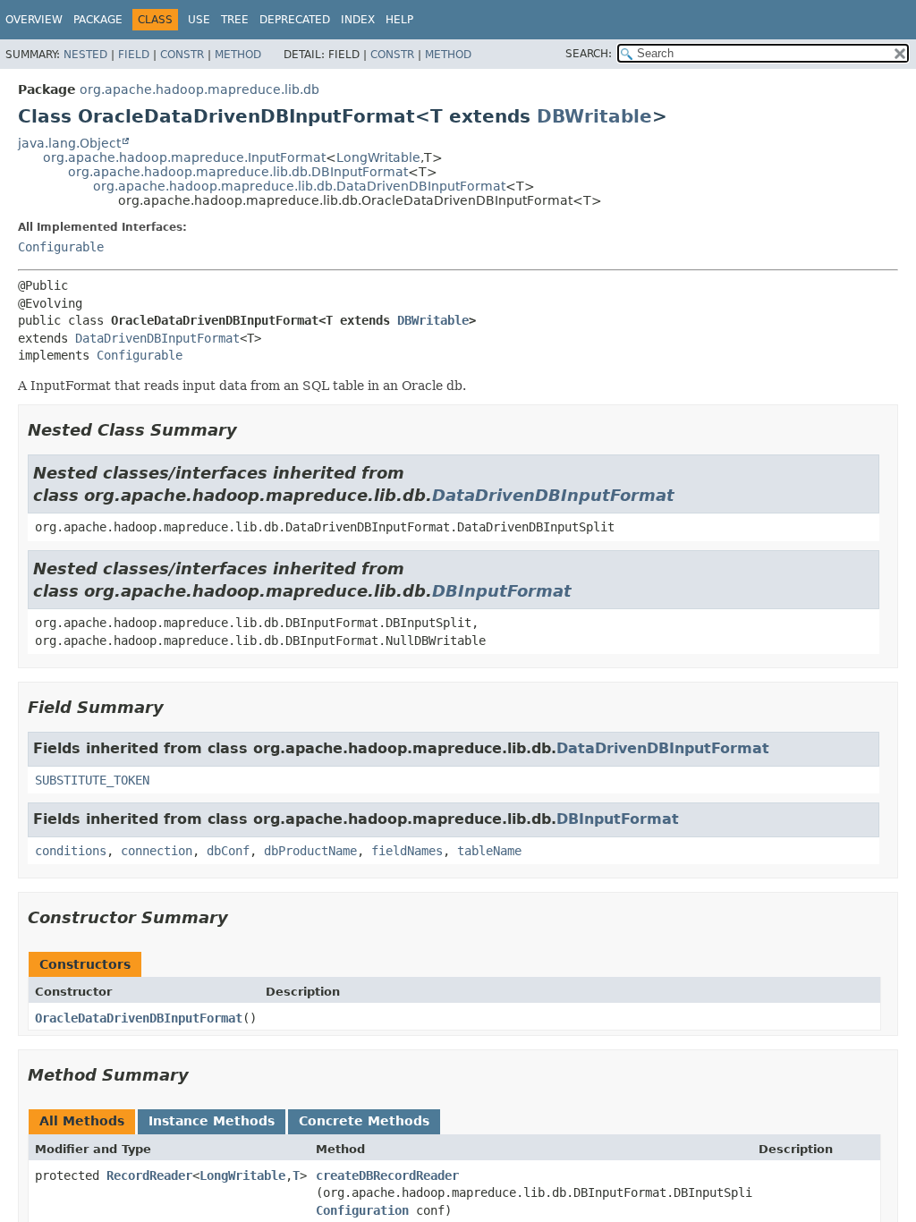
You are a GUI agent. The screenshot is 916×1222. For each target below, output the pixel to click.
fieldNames (407, 851)
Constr (182, 54)
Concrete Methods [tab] (364, 1121)
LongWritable (378, 157)
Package (98, 19)
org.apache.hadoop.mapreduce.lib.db (199, 89)
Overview (34, 19)
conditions (70, 851)
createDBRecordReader (387, 1175)
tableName (489, 851)
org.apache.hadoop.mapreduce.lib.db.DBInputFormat (238, 172)
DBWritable (594, 116)
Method (238, 54)
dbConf (228, 851)
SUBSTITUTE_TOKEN (92, 780)
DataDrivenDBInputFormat (157, 338)
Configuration (362, 1210)
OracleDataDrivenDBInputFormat (138, 1018)
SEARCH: (588, 53)
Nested (85, 54)
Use (199, 19)
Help (399, 19)
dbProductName (310, 851)
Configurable (61, 247)
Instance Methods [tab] (211, 1121)
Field (133, 54)
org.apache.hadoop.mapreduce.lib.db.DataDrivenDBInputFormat (299, 186)
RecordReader (149, 1175)
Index (358, 19)
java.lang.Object (69, 143)
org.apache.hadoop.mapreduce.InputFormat (184, 157)
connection (156, 851)
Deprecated (294, 19)
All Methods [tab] (81, 1121)
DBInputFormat (502, 590)
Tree (235, 19)
